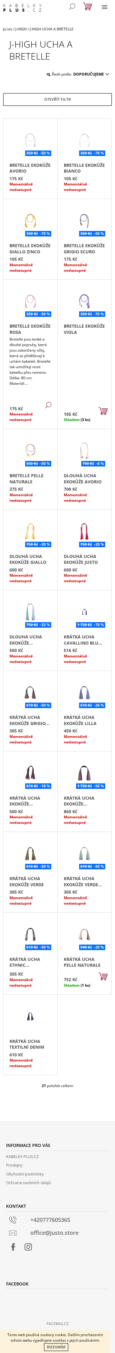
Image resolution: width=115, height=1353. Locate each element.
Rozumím (56, 1347)
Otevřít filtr (57, 99)
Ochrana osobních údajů (28, 1182)
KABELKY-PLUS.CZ (22, 1156)
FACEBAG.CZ (58, 1323)
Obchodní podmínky (25, 1174)
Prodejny (14, 1165)
